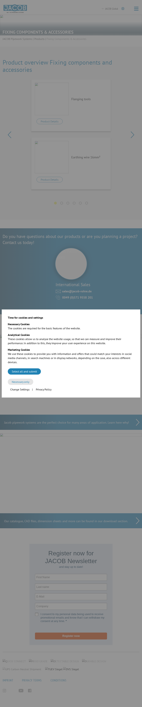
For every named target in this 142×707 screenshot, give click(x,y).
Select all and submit (24, 371)
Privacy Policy (43, 389)
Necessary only (20, 382)
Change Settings (20, 389)
